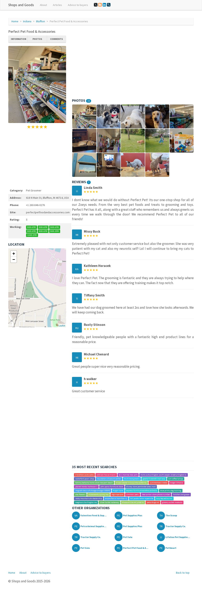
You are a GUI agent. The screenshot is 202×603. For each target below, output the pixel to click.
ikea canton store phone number (156, 494)
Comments (56, 38)
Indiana (27, 21)
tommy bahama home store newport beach (94, 482)
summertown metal (158, 482)
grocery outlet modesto (172, 502)
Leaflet (62, 325)
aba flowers (80, 494)
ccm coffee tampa (175, 478)
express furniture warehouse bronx (141, 490)
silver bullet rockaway (109, 502)
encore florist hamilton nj (116, 498)
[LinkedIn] (104, 5)
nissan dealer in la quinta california (131, 482)
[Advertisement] (37, 158)
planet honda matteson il (86, 486)
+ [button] (13, 253)
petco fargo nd (153, 502)
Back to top (183, 572)
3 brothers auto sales (84, 474)
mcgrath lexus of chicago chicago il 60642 (92, 490)
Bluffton (40, 21)
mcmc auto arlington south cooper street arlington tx (163, 474)
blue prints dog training (170, 490)
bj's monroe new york (128, 474)
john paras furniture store (111, 486)
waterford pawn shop (84, 478)
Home (14, 21)
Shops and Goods (21, 5)
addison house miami (106, 474)
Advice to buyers (78, 5)
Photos (37, 38)
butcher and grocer (181, 494)
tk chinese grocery (132, 478)
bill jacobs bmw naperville (141, 498)
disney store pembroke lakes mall (141, 486)
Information (18, 38)
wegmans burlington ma (86, 502)
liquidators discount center (109, 478)
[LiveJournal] (108, 5)
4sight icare (118, 490)
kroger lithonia (176, 482)
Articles (57, 5)
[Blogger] (100, 5)
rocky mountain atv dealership (88, 498)
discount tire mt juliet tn (133, 502)
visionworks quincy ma (98, 494)
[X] (95, 5)
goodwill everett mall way (154, 478)
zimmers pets (132, 494)
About (43, 5)
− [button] (13, 259)
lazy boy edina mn (164, 498)
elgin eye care (117, 494)
